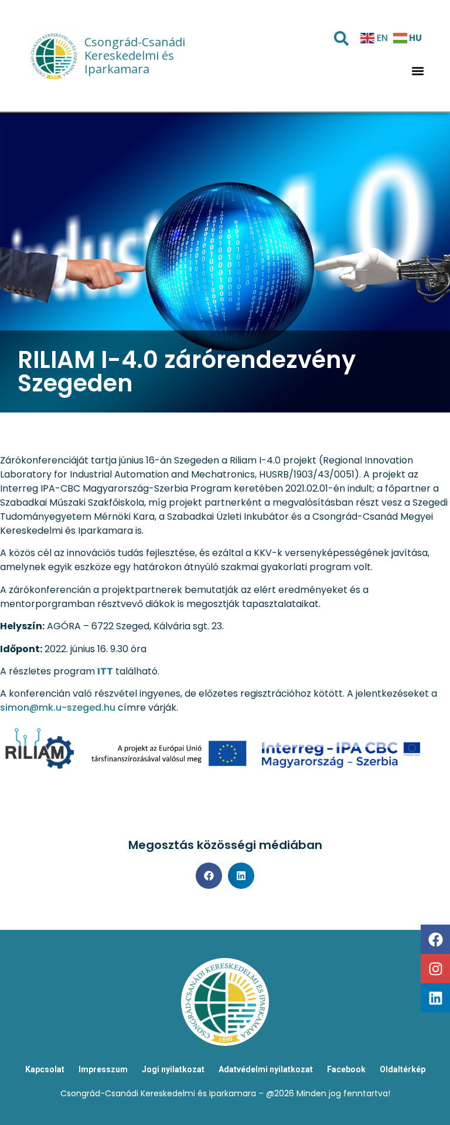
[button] (418, 71)
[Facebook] (435, 939)
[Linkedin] (435, 997)
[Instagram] (435, 968)
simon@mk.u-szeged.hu (57, 707)
